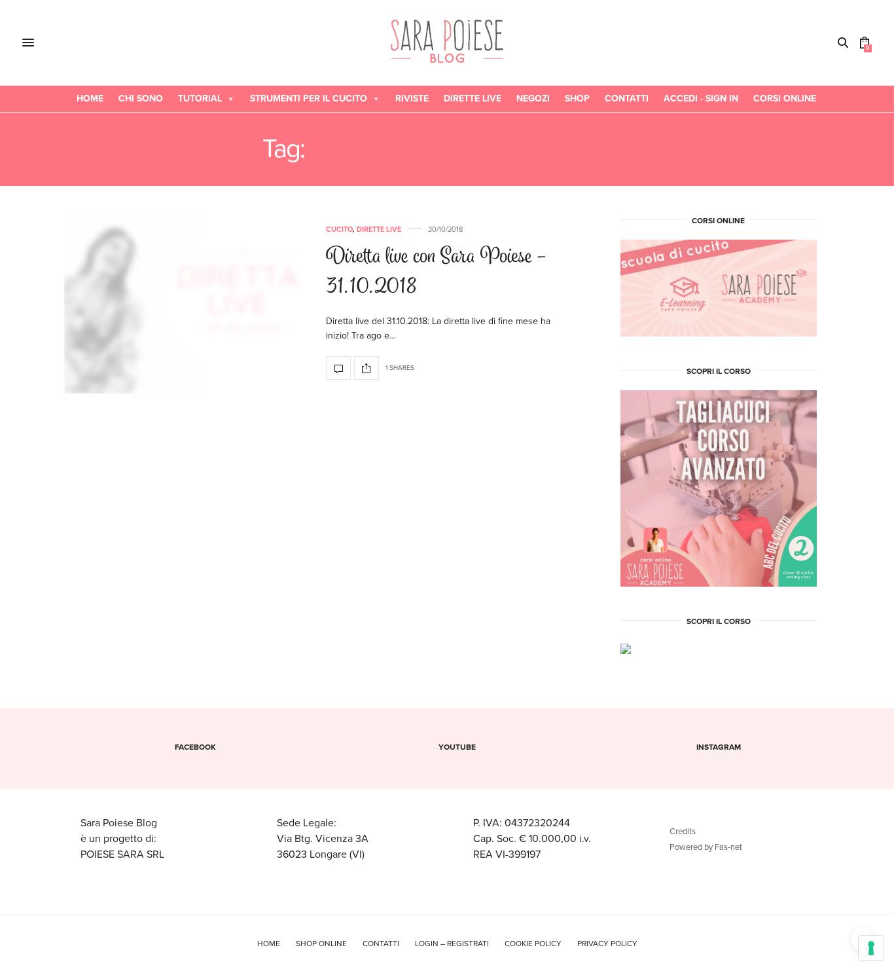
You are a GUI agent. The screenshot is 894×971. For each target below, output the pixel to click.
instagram (718, 747)
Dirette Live (472, 98)
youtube (457, 747)
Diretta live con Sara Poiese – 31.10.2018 (436, 273)
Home (90, 98)
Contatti (627, 98)
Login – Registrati (452, 943)
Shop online (321, 943)
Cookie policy (533, 943)
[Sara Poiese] (447, 42)
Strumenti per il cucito (308, 98)
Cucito (339, 229)
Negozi (533, 98)
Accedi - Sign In (701, 98)
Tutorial (200, 98)
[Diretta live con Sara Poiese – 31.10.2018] (185, 303)
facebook (195, 747)
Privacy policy (607, 943)
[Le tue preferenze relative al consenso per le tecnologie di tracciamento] (871, 948)
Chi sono (140, 98)
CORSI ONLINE (784, 98)
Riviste (412, 98)
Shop (577, 98)
